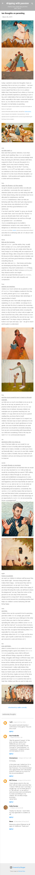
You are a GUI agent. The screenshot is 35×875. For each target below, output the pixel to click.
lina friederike (14, 736)
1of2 (11, 722)
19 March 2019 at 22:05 (16, 808)
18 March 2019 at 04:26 (24, 780)
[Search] (32, 4)
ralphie (14, 230)
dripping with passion (17, 3)
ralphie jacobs (28, 111)
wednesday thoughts (9, 714)
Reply (11, 731)
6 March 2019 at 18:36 (19, 722)
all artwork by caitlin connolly (17, 707)
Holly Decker (13, 806)
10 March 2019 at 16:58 (24, 758)
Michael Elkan (21, 871)
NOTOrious (13, 780)
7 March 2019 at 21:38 (16, 737)
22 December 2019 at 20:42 (21, 821)
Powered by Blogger (18, 867)
